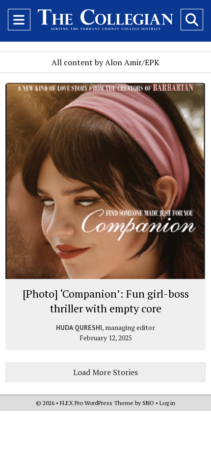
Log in (167, 402)
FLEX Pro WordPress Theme (96, 402)
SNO (148, 402)
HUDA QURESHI (79, 327)
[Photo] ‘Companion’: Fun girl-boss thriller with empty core (106, 300)
